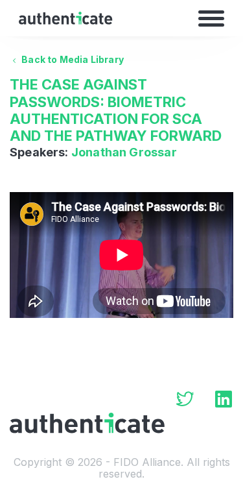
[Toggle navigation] (211, 18)
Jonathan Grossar (124, 152)
